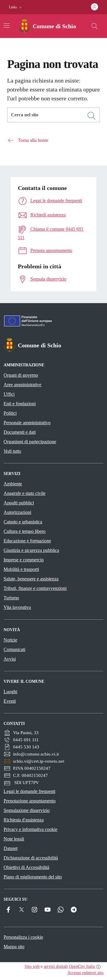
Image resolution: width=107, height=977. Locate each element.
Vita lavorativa (17, 607)
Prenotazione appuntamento (30, 800)
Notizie (10, 639)
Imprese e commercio (24, 559)
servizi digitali (56, 966)
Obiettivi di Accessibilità (26, 867)
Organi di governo (21, 375)
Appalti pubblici (19, 502)
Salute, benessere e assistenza (31, 578)
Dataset (11, 848)
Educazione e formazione (27, 540)
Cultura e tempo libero (24, 531)
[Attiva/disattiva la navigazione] (6, 25)
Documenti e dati (20, 432)
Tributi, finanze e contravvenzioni (35, 588)
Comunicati (14, 649)
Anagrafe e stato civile (24, 493)
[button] (16, 7)
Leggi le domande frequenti (29, 791)
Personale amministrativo (27, 422)
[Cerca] (91, 116)
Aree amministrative (22, 384)
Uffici (9, 394)
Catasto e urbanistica (23, 521)
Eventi (10, 701)
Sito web (32, 966)
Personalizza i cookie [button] (23, 937)
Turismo (11, 597)
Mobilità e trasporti (21, 569)
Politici (10, 413)
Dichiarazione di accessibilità (31, 857)
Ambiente (13, 483)
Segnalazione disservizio (27, 810)
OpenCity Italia (82, 966)
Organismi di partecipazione (30, 441)
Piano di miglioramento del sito (33, 876)
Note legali (14, 838)
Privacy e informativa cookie (30, 829)
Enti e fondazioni (20, 403)
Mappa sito (14, 946)
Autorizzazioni (17, 512)
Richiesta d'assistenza (24, 819)
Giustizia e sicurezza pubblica (31, 550)
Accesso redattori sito (85, 972)
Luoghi (10, 691)
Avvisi (10, 658)
